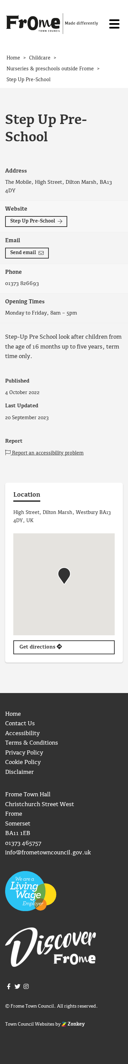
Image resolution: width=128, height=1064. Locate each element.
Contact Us (20, 724)
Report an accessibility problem (47, 453)
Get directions (38, 647)
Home (13, 714)
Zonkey (76, 1024)
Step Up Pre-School (32, 221)
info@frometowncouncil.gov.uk (48, 853)
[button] (64, 576)
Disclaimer (19, 772)
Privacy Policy (24, 753)
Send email (23, 252)
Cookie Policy (23, 762)
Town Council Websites (29, 1024)
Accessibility (22, 733)
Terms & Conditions (31, 743)
